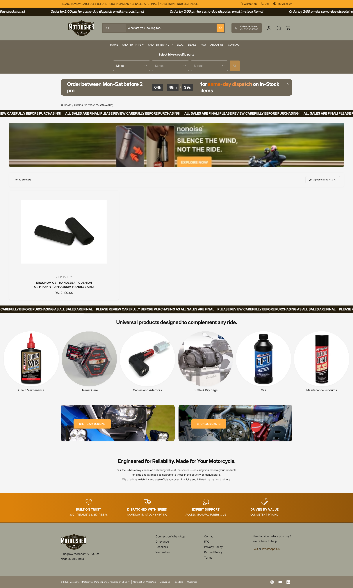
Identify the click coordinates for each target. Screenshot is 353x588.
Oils (263, 390)
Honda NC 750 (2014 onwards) (93, 105)
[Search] (235, 66)
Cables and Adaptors (147, 390)
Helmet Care (89, 390)
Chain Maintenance (31, 390)
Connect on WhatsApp (170, 536)
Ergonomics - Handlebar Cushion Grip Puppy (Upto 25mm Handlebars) (64, 285)
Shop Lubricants (208, 423)
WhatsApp (250, 3)
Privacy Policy (213, 547)
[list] (176, 507)
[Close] (287, 83)
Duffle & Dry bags (205, 390)
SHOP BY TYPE (131, 44)
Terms (208, 557)
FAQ (206, 541)
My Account (285, 3)
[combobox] (176, 28)
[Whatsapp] (279, 28)
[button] (63, 28)
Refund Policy (213, 552)
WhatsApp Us (271, 549)
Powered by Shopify (119, 582)
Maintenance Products (321, 390)
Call (267, 3)
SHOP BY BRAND (158, 44)
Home (67, 105)
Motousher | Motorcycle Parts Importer (88, 582)
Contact (209, 536)
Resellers (162, 547)
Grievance (162, 541)
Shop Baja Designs (92, 423)
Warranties (163, 552)
